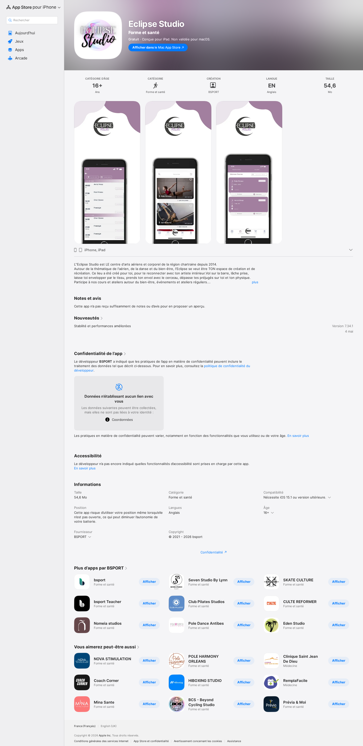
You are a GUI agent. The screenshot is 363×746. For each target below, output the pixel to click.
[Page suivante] (358, 603)
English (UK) (109, 726)
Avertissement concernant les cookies (198, 741)
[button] (32, 33)
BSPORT (80, 537)
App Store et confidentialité (151, 741)
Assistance (234, 741)
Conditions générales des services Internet (101, 741)
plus (255, 282)
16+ (266, 513)
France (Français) (85, 726)
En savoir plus (298, 436)
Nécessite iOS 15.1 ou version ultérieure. (294, 497)
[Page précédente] (69, 603)
